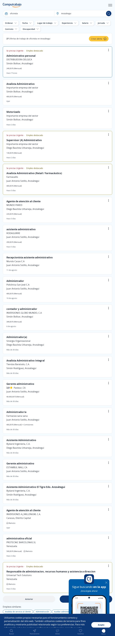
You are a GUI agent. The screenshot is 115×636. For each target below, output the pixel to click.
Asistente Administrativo (21, 440)
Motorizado (13, 112)
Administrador (15, 281)
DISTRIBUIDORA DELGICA (19, 59)
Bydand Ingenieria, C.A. (18, 443)
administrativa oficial (19, 538)
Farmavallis (12, 176)
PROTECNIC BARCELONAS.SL (21, 542)
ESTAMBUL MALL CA (16, 467)
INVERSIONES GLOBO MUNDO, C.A (24, 312)
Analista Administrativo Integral (25, 360)
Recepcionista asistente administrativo (29, 257)
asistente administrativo (21, 229)
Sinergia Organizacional (18, 340)
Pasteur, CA (20, 387)
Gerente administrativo (20, 384)
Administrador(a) (16, 337)
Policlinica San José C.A (17, 284)
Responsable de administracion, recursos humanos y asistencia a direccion (50, 571)
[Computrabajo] (12, 5)
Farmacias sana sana (17, 415)
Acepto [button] (101, 624)
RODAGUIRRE (13, 233)
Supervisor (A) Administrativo (24, 140)
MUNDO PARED (14, 205)
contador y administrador (21, 309)
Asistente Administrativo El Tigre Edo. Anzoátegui (35, 487)
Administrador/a (16, 412)
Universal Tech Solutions (19, 575)
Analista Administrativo (20, 84)
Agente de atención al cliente (23, 201)
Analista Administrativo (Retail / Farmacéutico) (34, 173)
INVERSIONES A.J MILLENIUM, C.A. (23, 514)
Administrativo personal (20, 55)
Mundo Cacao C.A (15, 261)
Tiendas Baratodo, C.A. (18, 364)
